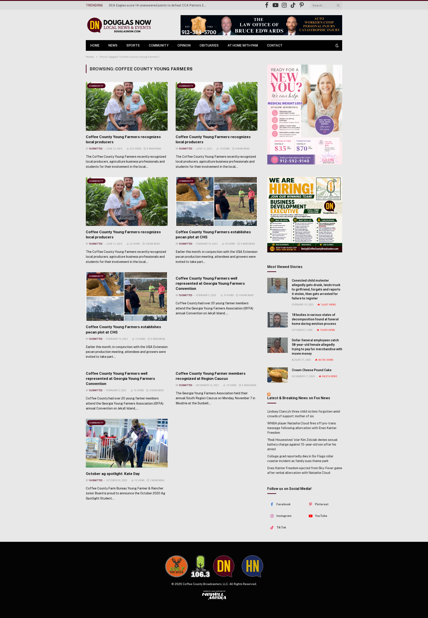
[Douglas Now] (119, 25)
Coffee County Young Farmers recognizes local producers (123, 139)
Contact (274, 45)
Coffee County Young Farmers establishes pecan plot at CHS (213, 234)
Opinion (184, 45)
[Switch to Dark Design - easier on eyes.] (336, 45)
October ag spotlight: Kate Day (113, 473)
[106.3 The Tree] (200, 566)
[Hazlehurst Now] (252, 566)
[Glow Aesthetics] (304, 114)
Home (94, 45)
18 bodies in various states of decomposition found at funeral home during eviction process (315, 319)
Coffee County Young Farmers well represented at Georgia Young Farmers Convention (210, 283)
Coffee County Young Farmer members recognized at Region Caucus (210, 376)
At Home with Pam (243, 45)
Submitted (96, 148)
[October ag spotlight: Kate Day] (127, 443)
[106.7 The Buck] (176, 566)
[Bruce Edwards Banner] (261, 25)
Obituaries (209, 45)
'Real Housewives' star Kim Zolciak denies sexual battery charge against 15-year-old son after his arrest (302, 444)
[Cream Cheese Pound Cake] (277, 375)
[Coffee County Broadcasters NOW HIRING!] (304, 214)
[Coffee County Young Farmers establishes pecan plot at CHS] (216, 201)
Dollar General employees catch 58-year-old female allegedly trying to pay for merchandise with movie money (317, 346)
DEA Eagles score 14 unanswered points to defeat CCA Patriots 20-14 (159, 5)
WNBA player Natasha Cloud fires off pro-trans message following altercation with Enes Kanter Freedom (302, 428)
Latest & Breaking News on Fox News (298, 398)
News (112, 45)
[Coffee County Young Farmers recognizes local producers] (127, 106)
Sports (133, 45)
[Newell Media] (214, 595)
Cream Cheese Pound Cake (311, 370)
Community (159, 45)
